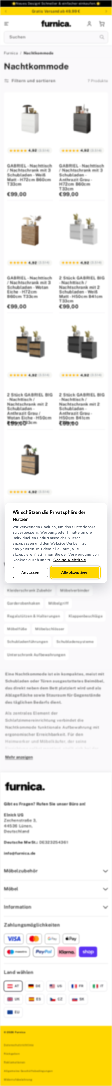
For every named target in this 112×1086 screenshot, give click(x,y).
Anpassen (30, 572)
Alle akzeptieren (75, 572)
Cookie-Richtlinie (69, 560)
